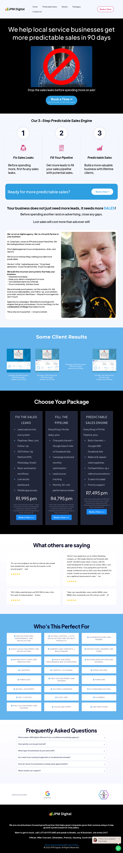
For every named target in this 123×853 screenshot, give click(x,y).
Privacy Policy (72, 845)
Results (65, 7)
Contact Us (37, 12)
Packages (77, 7)
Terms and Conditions (54, 845)
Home (35, 7)
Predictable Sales (49, 7)
